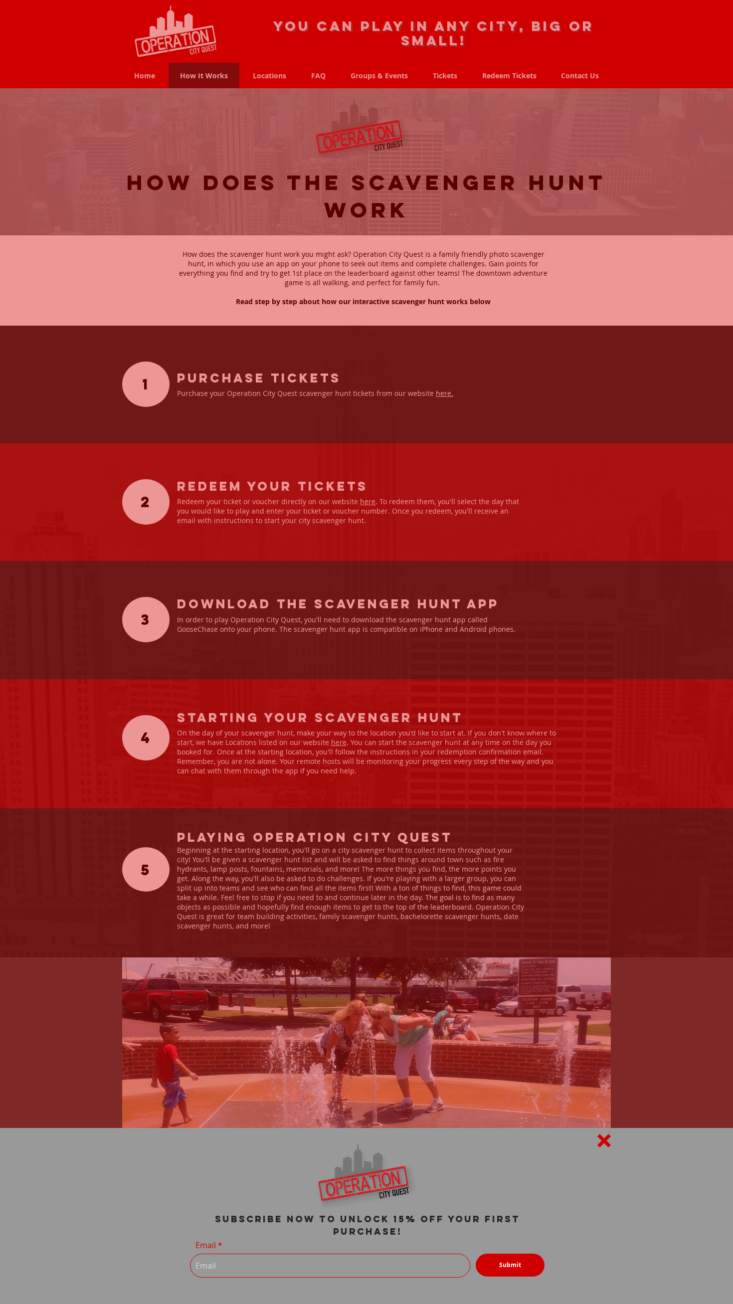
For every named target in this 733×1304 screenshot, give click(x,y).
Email (205, 1245)
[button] (604, 1140)
